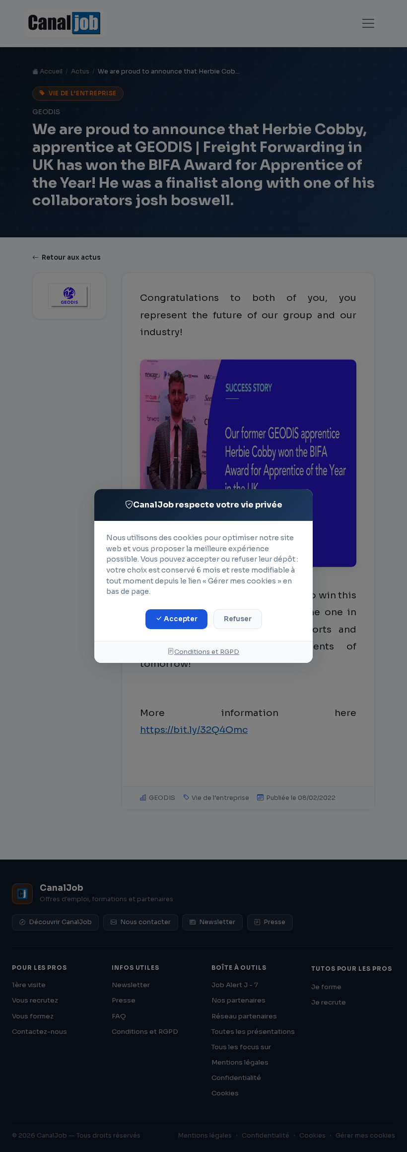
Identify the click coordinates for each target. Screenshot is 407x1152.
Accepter (180, 619)
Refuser (238, 619)
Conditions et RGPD (206, 652)
